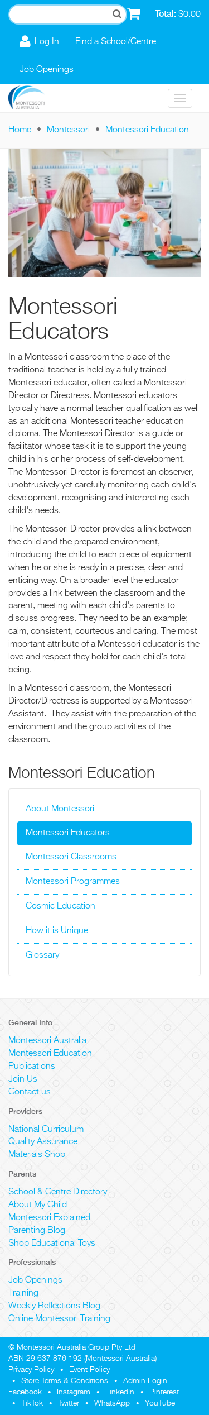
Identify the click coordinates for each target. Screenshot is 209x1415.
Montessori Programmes (73, 881)
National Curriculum (46, 1129)
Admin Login (145, 1381)
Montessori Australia (47, 1040)
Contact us (29, 1092)
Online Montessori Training (59, 1318)
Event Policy (89, 1370)
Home (19, 130)
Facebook (25, 1392)
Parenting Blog (36, 1230)
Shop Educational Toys (51, 1243)
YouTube (160, 1403)
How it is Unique (57, 930)
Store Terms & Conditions (64, 1381)
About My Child (37, 1205)
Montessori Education (147, 130)
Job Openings (47, 69)
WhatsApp (112, 1403)
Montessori (68, 130)
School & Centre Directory (57, 1192)
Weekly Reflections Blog (54, 1306)
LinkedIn (119, 1392)
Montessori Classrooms (71, 857)
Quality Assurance (42, 1141)
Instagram (73, 1392)
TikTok (32, 1403)
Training (23, 1293)
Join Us (22, 1079)
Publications (31, 1066)
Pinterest (164, 1392)
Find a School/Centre (115, 41)
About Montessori (60, 809)
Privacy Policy (31, 1370)
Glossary (42, 955)
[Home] (34, 98)
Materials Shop (36, 1154)
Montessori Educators (68, 833)
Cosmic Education (60, 906)
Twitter (68, 1403)
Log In (47, 41)
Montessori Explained (49, 1217)
